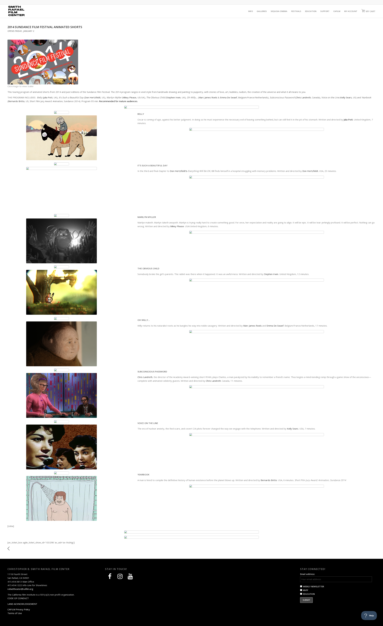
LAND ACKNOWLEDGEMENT (22, 603)
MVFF (305, 590)
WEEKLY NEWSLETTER (313, 586)
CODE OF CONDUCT (18, 598)
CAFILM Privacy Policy (18, 609)
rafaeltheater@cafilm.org (20, 588)
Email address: (307, 574)
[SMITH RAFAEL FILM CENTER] (22, 11)
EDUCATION (309, 594)
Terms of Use (14, 613)
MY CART (370, 11)
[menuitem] (250, 11)
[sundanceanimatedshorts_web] (42, 62)
